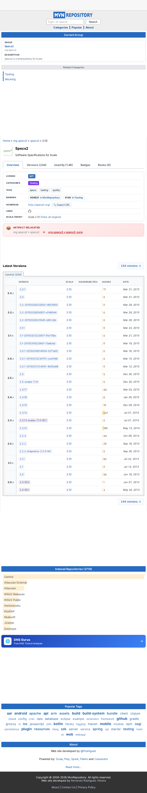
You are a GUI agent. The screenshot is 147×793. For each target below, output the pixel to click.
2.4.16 (23, 397)
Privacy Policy (87, 787)
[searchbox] (65, 21)
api (46, 713)
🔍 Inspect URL (61, 204)
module (119, 724)
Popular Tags (73, 706)
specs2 (34, 140)
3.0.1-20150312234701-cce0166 (39, 358)
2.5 (22, 374)
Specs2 (9, 46)
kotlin (59, 724)
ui (63, 734)
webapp (80, 734)
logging (81, 724)
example (79, 719)
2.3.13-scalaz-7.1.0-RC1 (33, 420)
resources (42, 729)
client (124, 713)
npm (129, 724)
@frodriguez (88, 751)
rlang (55, 729)
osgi (138, 724)
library (70, 724)
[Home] (73, 17)
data (40, 719)
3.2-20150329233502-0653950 (39, 304)
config (22, 719)
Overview (13, 165)
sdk (64, 729)
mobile (106, 724)
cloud (12, 719)
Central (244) (13, 274)
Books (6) (104, 165)
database (52, 719)
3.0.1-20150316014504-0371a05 (39, 350)
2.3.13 (23, 412)
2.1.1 (22, 458)
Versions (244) (37, 165)
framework (108, 718)
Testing (9, 74)
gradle (134, 719)
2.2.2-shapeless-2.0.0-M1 (35, 451)
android (21, 713)
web (70, 734)
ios (25, 724)
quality (56, 190)
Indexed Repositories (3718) (73, 569)
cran (32, 718)
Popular (77, 27)
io (20, 724)
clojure (135, 713)
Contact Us (68, 787)
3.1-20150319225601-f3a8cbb (37, 343)
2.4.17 (23, 389)
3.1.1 (22, 327)
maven (93, 724)
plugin (27, 729)
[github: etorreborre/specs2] (29, 211)
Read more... (74, 767)
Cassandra (101, 759)
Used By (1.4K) (63, 165)
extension (93, 718)
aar (10, 713)
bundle (112, 713)
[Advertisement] (73, 5)
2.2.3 (23, 435)
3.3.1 (22, 289)
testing (44, 190)
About (90, 27)
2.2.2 (23, 443)
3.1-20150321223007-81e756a (38, 335)
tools (139, 729)
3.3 (22, 296)
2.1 (21, 466)
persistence (12, 729)
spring (98, 729)
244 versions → (131, 265)
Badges (85, 165)
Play (67, 759)
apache (35, 713)
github (122, 719)
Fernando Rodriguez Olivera (88, 780)
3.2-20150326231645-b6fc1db (38, 320)
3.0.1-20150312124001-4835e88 (39, 366)
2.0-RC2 (24, 482)
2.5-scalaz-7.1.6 (29, 381)
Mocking (10, 79)
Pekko (84, 759)
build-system (93, 713)
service (85, 729)
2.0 (22, 474)
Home (6, 140)
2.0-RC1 (24, 489)
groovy (11, 724)
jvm (49, 724)
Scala (59, 759)
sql (107, 729)
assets (64, 713)
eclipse (66, 719)
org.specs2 (20, 140)
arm (54, 713)
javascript (37, 724)
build (76, 713)
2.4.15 (23, 405)
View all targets (51, 216)
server (74, 729)
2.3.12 (23, 428)
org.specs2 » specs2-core (65, 232)
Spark (75, 759)
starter (116, 729)
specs (33, 190)
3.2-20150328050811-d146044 (38, 312)
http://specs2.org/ (39, 204)
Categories (60, 27)
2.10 (69, 289)
